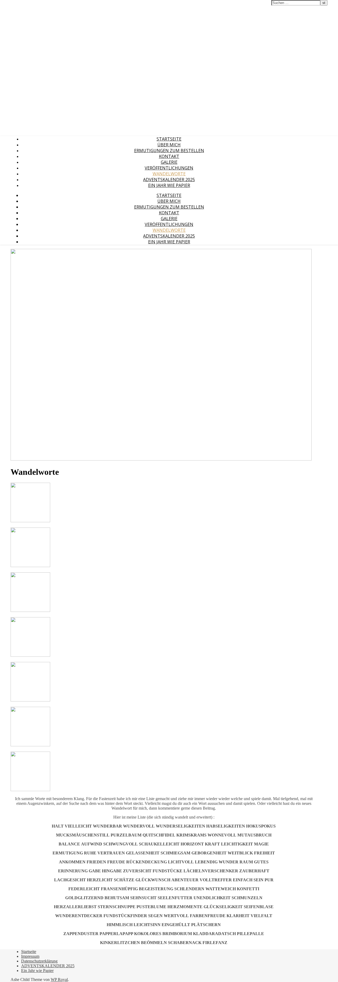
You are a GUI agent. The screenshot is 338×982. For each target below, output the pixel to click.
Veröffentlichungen (169, 168)
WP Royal (59, 979)
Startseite (169, 139)
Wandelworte (169, 174)
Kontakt (169, 156)
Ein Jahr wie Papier (169, 185)
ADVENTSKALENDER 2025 (169, 179)
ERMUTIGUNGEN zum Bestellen (169, 150)
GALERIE (169, 162)
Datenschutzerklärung (39, 961)
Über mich (169, 145)
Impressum (30, 956)
